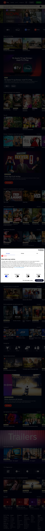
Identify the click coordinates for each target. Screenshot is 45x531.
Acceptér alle (39, 280)
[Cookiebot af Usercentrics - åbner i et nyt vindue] (39, 250)
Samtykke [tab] (8, 253)
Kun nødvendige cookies (28, 280)
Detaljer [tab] (22, 253)
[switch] (17, 276)
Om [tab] (37, 253)
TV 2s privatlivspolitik (19, 267)
